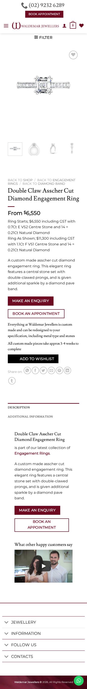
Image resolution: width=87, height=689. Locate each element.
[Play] (43, 566)
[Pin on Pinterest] (59, 370)
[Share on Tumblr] (12, 380)
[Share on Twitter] (43, 370)
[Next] (72, 94)
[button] (6, 25)
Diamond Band (51, 183)
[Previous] (15, 94)
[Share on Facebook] (35, 370)
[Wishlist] (81, 25)
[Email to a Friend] (51, 370)
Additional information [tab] (30, 417)
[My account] (64, 25)
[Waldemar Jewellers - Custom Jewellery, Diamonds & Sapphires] (35, 25)
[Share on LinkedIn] (67, 370)
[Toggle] (6, 622)
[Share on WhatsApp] (27, 370)
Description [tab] (19, 407)
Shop (28, 180)
